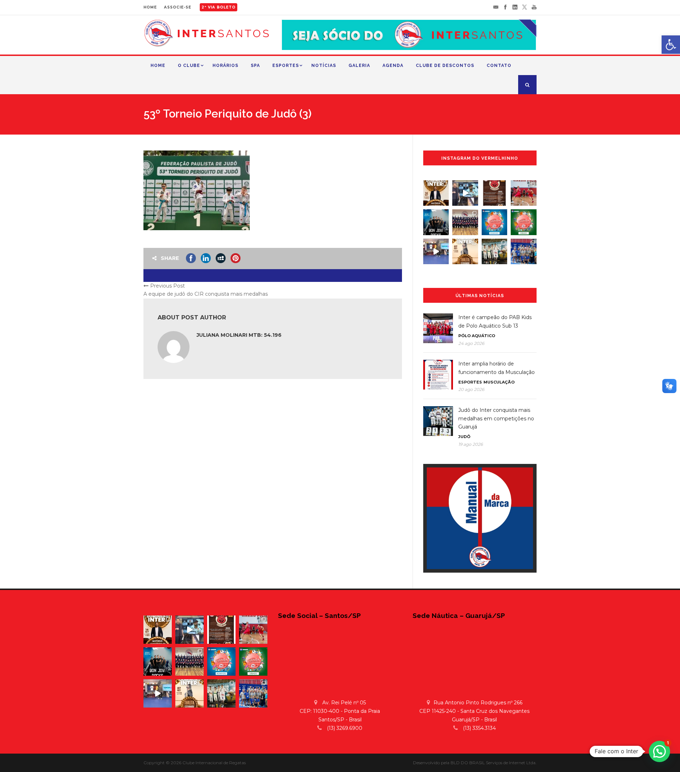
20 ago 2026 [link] (471, 389)
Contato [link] (499, 65)
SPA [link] (255, 65)
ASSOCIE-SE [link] (177, 7)
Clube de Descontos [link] (445, 65)
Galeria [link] (359, 65)
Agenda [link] (392, 65)
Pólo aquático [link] (476, 335)
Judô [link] (464, 436)
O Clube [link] (189, 65)
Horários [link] (225, 65)
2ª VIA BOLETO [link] (219, 7)
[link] (671, 44)
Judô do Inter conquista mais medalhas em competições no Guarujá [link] (496, 418)
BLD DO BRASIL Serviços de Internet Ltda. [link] (493, 762)
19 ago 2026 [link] (470, 444)
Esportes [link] (285, 65)
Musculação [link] (499, 382)
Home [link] (158, 65)
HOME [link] (150, 7)
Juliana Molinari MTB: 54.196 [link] (239, 335)
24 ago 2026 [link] (471, 343)
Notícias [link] (323, 65)
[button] (659, 751)
